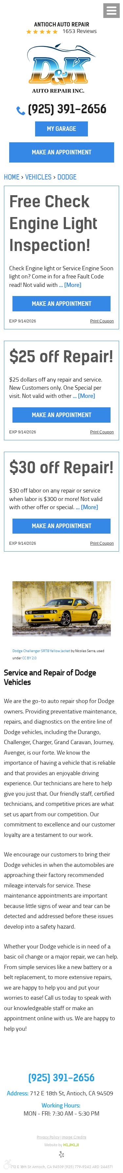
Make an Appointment (61, 152)
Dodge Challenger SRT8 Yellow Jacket (41, 651)
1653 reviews (79, 31)
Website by (61, 1145)
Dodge (66, 177)
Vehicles (38, 177)
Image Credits (74, 1137)
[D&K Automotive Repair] (61, 68)
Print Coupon (102, 321)
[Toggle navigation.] (111, 10)
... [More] (69, 285)
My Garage (61, 129)
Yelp (62, 1155)
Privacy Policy (48, 1137)
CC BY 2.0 (29, 658)
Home (11, 177)
